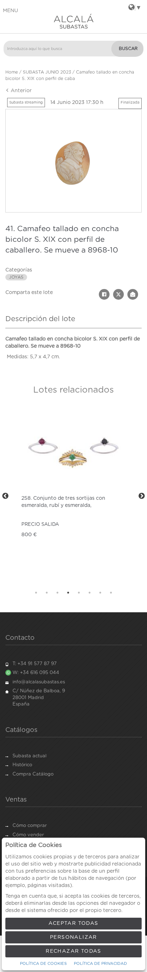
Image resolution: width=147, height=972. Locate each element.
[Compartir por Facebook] (104, 294)
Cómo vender (28, 835)
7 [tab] (100, 592)
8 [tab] (111, 592)
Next (141, 496)
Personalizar (73, 937)
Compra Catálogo (33, 774)
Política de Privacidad (100, 964)
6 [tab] (89, 592)
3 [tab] (57, 592)
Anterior (20, 90)
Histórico (22, 765)
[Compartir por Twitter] (118, 294)
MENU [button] (10, 10)
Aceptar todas (73, 923)
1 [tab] (36, 592)
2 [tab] (46, 592)
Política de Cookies (43, 964)
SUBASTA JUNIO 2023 (47, 72)
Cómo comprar (29, 825)
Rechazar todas (73, 951)
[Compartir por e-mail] (132, 294)
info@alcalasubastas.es (38, 682)
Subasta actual (29, 756)
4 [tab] (68, 592)
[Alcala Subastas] (73, 21)
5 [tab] (78, 592)
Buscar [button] (128, 48)
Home (11, 72)
